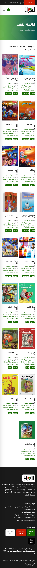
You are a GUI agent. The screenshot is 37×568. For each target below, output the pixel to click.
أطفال (33, 93)
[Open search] (8, 9)
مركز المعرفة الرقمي (29, 509)
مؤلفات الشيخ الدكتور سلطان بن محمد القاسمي (20, 507)
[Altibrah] (30, 9)
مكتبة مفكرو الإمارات (28, 512)
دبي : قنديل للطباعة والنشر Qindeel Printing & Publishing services (28, 88)
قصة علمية (26, 93)
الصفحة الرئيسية (30, 30)
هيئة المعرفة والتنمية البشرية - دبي (24, 517)
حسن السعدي (28, 83)
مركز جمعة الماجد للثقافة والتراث (25, 515)
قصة (27, 322)
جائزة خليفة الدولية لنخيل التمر (26, 520)
